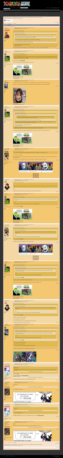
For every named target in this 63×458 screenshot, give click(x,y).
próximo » (58, 22)
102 (8, 23)
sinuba (6, 27)
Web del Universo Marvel (7, 17)
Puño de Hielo (7, 363)
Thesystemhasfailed (36, 17)
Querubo (41, 17)
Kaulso (6, 50)
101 (7, 23)
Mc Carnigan (7, 148)
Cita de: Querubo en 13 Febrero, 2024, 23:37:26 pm (18, 30)
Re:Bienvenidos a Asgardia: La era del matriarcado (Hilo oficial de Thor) (24, 27)
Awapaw (6, 324)
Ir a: (55, 447)
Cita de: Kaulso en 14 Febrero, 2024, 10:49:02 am (18, 227)
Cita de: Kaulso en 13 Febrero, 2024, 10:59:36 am (20, 33)
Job (5, 80)
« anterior (56, 22)
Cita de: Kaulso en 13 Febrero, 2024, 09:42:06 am (19, 197)
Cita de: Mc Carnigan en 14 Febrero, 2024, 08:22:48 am (19, 53)
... (6, 23)
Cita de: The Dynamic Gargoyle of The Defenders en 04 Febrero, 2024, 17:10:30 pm (22, 366)
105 (11, 23)
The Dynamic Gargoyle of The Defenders (7, 382)
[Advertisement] (31, 14)
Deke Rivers (7, 179)
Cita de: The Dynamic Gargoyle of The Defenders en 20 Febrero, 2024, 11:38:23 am (22, 406)
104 (10, 23)
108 (13, 23)
